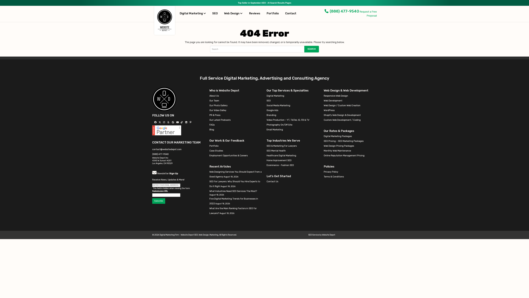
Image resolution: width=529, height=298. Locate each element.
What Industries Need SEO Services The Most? (233, 191)
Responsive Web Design (336, 96)
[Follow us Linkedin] (186, 122)
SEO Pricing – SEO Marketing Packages (344, 141)
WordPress (329, 110)
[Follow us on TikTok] (182, 122)
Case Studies (216, 150)
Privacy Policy (331, 172)
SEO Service (313, 235)
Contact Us (272, 181)
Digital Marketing (191, 13)
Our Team (214, 100)
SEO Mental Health (276, 150)
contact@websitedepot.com (167, 149)
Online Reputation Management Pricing (344, 155)
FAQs (212, 124)
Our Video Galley (217, 110)
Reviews (254, 13)
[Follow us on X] (160, 122)
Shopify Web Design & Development (342, 115)
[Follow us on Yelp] (169, 122)
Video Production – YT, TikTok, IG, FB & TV (288, 120)
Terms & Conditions (334, 176)
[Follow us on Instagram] (164, 122)
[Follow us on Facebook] (155, 122)
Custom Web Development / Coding (342, 120)
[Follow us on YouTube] (178, 122)
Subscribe (158, 201)
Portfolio (273, 13)
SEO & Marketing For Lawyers (282, 146)
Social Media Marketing (278, 105)
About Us (214, 96)
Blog (211, 129)
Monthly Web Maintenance (337, 150)
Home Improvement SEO (279, 160)
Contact (290, 13)
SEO (215, 13)
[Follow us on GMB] (173, 122)
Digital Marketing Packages (338, 136)
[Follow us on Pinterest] (191, 122)
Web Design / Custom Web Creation (342, 105)
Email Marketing (275, 129)
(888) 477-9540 (344, 11)
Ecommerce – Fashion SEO (280, 165)
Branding (271, 115)
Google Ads (272, 110)
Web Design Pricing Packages (339, 146)
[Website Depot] (164, 99)
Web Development (333, 100)
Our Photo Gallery (218, 105)
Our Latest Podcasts (220, 120)
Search (311, 49)
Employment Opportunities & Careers (228, 155)
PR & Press (214, 115)
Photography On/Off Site (279, 124)
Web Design (232, 13)
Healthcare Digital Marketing (281, 155)
